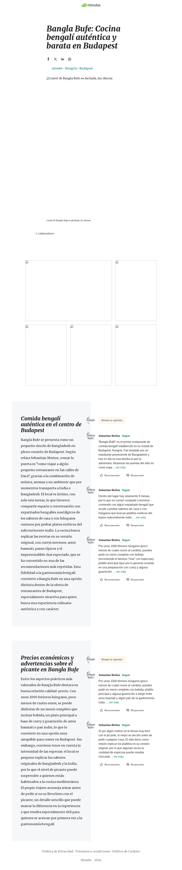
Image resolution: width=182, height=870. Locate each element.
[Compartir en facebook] (48, 59)
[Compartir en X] (55, 59)
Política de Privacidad (57, 851)
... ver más (119, 467)
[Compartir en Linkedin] (62, 59)
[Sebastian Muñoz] (31, 233)
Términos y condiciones (92, 851)
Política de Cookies (126, 851)
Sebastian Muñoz (114, 435)
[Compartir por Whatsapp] (69, 59)
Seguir (126, 435)
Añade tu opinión (111, 420)
